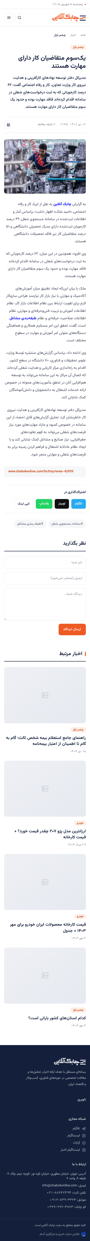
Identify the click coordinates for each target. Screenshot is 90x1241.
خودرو (80, 823)
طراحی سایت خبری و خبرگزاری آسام (59, 1234)
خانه (83, 35)
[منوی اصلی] (8, 17)
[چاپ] (8, 125)
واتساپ (44, 503)
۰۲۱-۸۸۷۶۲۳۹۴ (59, 1192)
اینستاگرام (73, 1135)
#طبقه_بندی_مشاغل (30, 523)
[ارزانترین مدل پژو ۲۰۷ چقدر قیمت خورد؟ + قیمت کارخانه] (45, 789)
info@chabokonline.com (59, 1185)
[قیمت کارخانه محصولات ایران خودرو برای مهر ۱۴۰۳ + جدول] (45, 882)
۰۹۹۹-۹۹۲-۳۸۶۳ (60, 1207)
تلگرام (78, 503)
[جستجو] (19, 17)
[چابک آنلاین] (69, 17)
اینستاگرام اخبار (70, 1150)
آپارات (76, 1143)
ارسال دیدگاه (72, 629)
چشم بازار (78, 47)
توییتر (61, 503)
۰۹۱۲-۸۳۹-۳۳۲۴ (63, 1200)
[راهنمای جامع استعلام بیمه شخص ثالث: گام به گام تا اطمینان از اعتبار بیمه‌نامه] (45, 695)
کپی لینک (24, 503)
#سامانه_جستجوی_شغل (67, 523)
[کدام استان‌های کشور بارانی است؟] (45, 976)
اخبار (73, 35)
